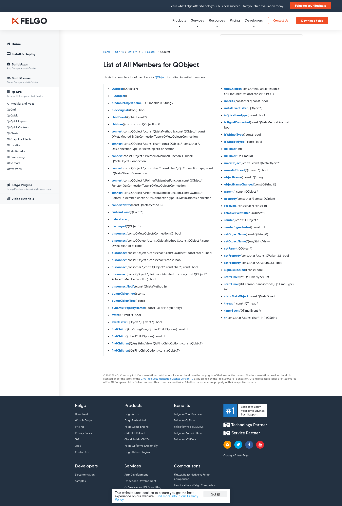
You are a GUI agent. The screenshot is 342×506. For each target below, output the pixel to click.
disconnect (119, 233)
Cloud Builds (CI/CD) (136, 439)
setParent (231, 248)
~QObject (118, 96)
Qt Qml (11, 109)
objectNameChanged (239, 184)
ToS (77, 439)
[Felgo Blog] (227, 445)
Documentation (85, 474)
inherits (229, 101)
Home (16, 44)
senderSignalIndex (237, 227)
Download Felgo (312, 21)
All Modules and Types (20, 103)
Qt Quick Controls (18, 127)
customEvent (121, 212)
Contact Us (280, 20)
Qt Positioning (16, 157)
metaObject (232, 163)
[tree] (29, 122)
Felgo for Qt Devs (184, 420)
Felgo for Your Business (310, 6)
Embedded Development (140, 481)
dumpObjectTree (123, 301)
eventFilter (119, 322)
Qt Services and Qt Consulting (142, 487)
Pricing (235, 20)
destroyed (119, 226)
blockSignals (120, 110)
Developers (254, 20)
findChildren (120, 343)
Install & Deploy (23, 54)
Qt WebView (14, 169)
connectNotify (121, 205)
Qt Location (14, 145)
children (117, 124)
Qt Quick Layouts (17, 121)
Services (197, 20)
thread (229, 303)
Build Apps (21, 66)
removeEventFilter (237, 213)
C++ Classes (149, 52)
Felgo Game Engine (136, 426)
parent (229, 191)
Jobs (78, 445)
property (230, 199)
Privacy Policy (83, 433)
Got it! (215, 494)
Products (179, 20)
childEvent (119, 117)
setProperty (232, 255)
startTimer (231, 277)
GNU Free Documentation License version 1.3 (167, 378)
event (115, 315)
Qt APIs (25, 93)
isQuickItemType (235, 115)
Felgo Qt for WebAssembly (141, 445)
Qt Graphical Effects (19, 139)
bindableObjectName (127, 103)
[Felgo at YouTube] (260, 445)
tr (225, 318)
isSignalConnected (237, 122)
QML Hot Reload (134, 433)
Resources (217, 20)
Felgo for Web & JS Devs (188, 426)
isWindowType (234, 142)
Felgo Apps (131, 414)
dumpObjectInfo (123, 293)
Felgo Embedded (135, 420)
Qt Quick (12, 115)
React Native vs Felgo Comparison (195, 485)
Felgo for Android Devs (188, 433)
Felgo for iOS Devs (185, 439)
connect (117, 131)
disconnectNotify (123, 286)
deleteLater (119, 219)
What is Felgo (83, 420)
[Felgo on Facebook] (249, 445)
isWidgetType (233, 134)
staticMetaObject (236, 296)
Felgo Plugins (29, 186)
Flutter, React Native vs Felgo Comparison (192, 477)
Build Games (22, 80)
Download (81, 414)
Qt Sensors (13, 163)
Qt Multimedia (16, 151)
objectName (232, 177)
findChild (118, 329)
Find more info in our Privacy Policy (156, 497)
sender (229, 220)
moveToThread (234, 170)
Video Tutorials (22, 199)
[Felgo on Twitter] (238, 445)
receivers (230, 206)
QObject (160, 77)
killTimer (230, 149)
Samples (80, 481)
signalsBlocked (234, 270)
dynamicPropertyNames (128, 308)
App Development (136, 474)
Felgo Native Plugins (137, 452)
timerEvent (232, 310)
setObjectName (235, 234)
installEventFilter (236, 108)
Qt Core (132, 52)
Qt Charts (12, 133)
